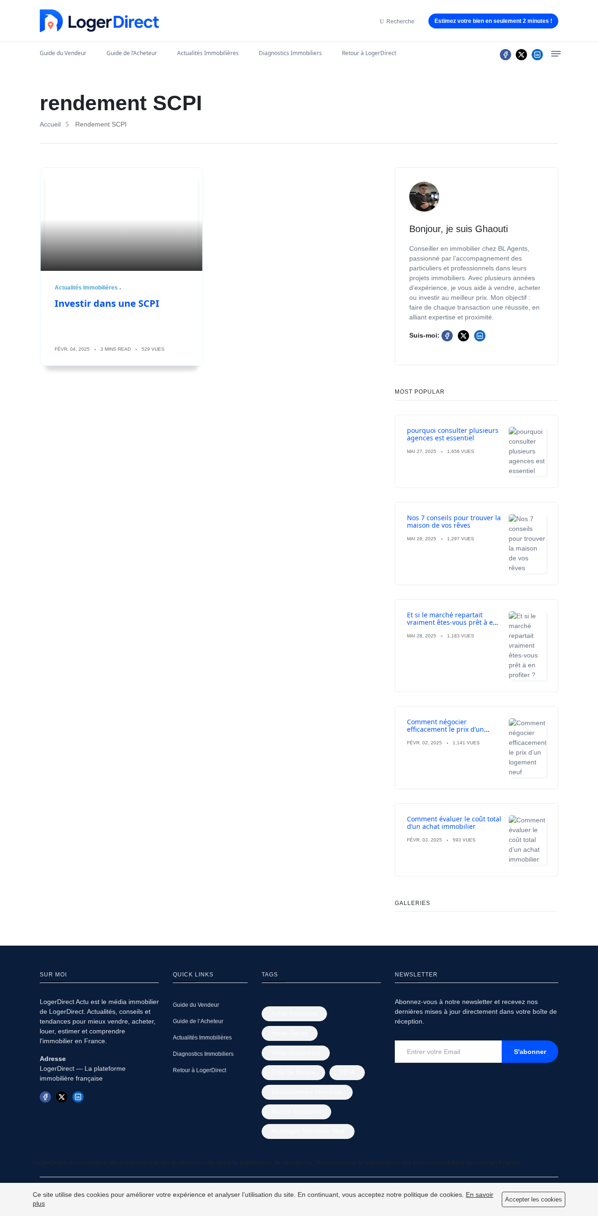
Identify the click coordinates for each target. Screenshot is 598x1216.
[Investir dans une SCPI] (121, 219)
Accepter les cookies (533, 1199)
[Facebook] (505, 54)
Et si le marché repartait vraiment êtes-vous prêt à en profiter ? (452, 622)
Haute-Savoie (289, 1033)
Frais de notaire (293, 1072)
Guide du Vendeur (63, 53)
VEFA (347, 1072)
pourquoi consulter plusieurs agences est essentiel (452, 434)
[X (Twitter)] (521, 54)
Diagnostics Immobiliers (290, 53)
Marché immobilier (296, 1111)
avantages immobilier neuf (308, 1131)
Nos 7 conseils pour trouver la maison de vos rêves (454, 521)
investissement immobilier (307, 1092)
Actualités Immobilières (208, 53)
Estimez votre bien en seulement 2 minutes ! (493, 21)
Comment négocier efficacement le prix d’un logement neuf (445, 729)
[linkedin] (537, 54)
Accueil (50, 124)
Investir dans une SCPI (107, 303)
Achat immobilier (294, 1013)
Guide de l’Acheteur (132, 53)
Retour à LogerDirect (369, 53)
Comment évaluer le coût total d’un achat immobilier (454, 822)
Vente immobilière (295, 1052)
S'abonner (530, 1051)
